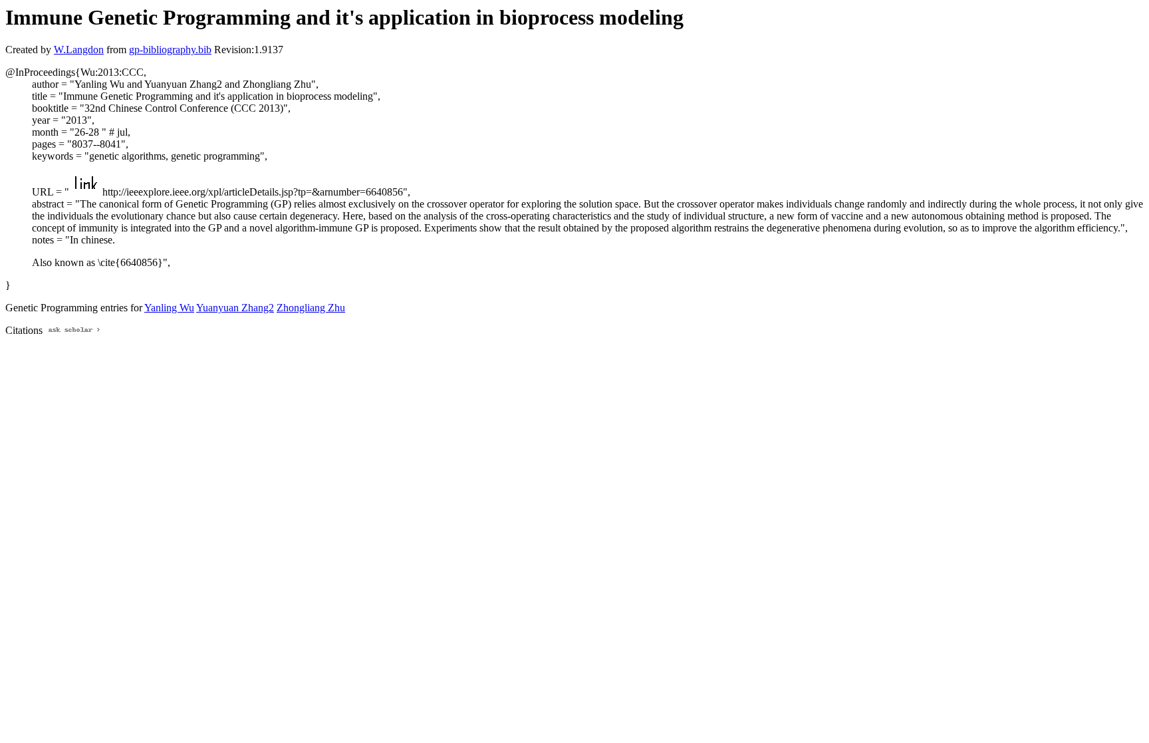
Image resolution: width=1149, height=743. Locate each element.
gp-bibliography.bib (170, 49)
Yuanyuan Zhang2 (235, 307)
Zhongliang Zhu (311, 307)
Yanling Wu (169, 307)
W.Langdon (79, 49)
